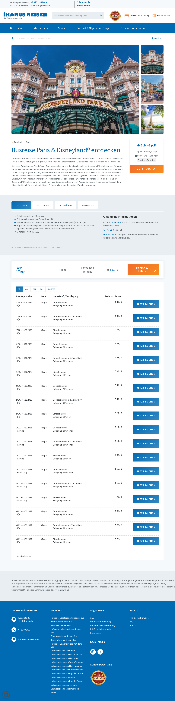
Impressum (95, 633)
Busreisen (16, 28)
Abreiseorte (88, 205)
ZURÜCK (157, 38)
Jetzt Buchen (146, 304)
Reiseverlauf (43, 205)
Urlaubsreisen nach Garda (63, 677)
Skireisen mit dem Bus (61, 625)
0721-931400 (40, 2)
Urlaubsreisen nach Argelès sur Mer (67, 673)
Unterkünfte (65, 205)
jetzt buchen (146, 168)
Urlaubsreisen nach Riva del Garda (66, 681)
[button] (15, 89)
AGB (92, 617)
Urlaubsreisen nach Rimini (63, 650)
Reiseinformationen (133, 28)
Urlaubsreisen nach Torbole (64, 685)
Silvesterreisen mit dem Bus (64, 636)
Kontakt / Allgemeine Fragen (94, 28)
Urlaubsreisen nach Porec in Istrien (67, 669)
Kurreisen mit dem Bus (61, 621)
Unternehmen (40, 28)
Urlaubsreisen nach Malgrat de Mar (67, 666)
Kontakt (134, 625)
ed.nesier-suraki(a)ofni (29, 639)
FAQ (131, 621)
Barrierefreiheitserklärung (102, 625)
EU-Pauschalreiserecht (101, 629)
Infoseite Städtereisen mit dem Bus (67, 617)
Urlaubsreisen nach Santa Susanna (67, 662)
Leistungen (21, 205)
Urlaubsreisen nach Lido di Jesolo (66, 654)
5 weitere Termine (146, 160)
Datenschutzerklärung (100, 621)
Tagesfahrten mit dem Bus (63, 640)
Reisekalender (163, 15)
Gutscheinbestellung (139, 15)
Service (62, 28)
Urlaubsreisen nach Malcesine (64, 658)
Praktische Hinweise (139, 617)
